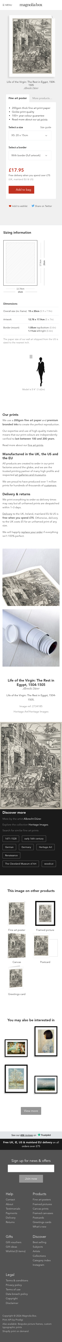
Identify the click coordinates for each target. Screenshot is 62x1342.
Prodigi (19, 1319)
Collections (39, 1256)
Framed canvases (43, 1213)
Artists (36, 1251)
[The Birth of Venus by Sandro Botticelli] (16, 1048)
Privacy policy (14, 1285)
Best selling (39, 1242)
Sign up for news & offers (31, 1161)
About (9, 1204)
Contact (10, 1199)
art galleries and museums (30, 475)
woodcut (48, 863)
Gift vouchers (13, 1242)
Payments (11, 1213)
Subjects (38, 1246)
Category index (42, 1260)
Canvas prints (40, 1208)
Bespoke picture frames (30, 1323)
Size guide (45, 127)
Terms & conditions (17, 1280)
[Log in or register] (51, 5)
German (9, 847)
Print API (7, 1319)
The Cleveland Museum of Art (20, 863)
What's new (39, 1226)
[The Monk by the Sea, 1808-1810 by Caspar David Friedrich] (46, 1084)
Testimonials (13, 1208)
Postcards (38, 1217)
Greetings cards (42, 1222)
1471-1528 (11, 838)
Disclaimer (12, 1303)
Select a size (30, 127)
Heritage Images (38, 824)
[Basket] (57, 5)
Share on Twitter (43, 206)
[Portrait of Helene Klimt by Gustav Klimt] (46, 1041)
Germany (26, 847)
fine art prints (35, 445)
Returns (10, 1222)
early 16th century (33, 838)
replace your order (32, 532)
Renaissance (11, 855)
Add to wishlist (19, 206)
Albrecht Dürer (31, 88)
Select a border (17, 147)
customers (50, 485)
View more (31, 1111)
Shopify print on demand (15, 1331)
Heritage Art (45, 847)
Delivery (7, 514)
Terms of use (13, 1289)
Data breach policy (17, 1294)
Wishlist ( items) (15, 1251)
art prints (42, 119)
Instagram (38, 1265)
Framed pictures (42, 1204)
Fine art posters (42, 1199)
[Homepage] (31, 5)
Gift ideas (11, 1246)
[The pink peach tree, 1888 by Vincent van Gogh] (16, 1079)
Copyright (12, 1298)
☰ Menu (7, 4)
